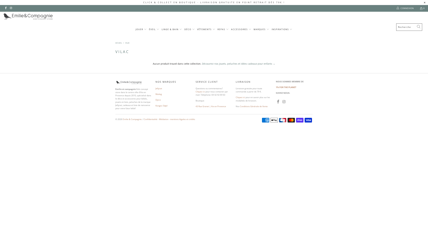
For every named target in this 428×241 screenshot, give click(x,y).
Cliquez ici (200, 91)
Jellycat (158, 88)
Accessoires (240, 29)
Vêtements (204, 29)
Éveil (152, 29)
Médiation (163, 119)
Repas (222, 29)
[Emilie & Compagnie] (36, 16)
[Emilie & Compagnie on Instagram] (10, 8)
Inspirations (281, 29)
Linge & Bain (170, 29)
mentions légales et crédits (182, 119)
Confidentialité (150, 119)
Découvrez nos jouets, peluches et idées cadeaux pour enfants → (238, 63)
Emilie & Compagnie (132, 119)
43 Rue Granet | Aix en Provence (211, 106)
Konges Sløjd (161, 105)
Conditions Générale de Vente (254, 106)
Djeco (158, 99)
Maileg (158, 94)
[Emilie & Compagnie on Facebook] (5, 8)
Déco (188, 29)
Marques (260, 29)
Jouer (140, 29)
